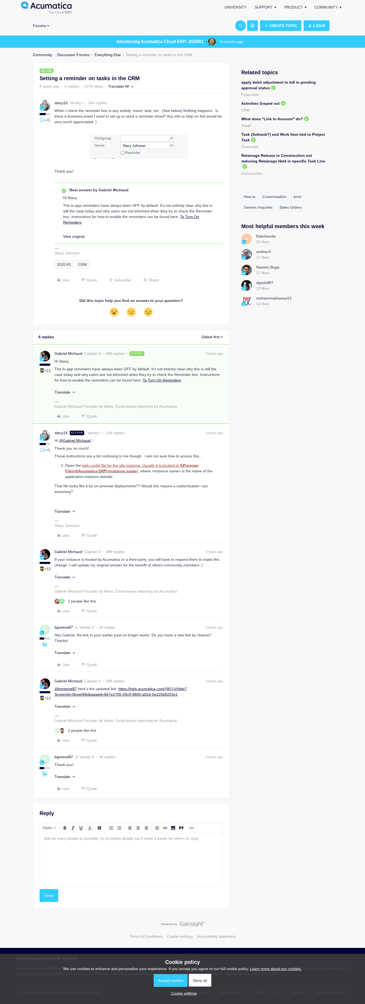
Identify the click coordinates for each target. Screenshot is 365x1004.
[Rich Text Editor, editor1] (131, 860)
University (235, 7)
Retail (246, 125)
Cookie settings (180, 936)
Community (326, 7)
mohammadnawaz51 (274, 298)
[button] (280, 25)
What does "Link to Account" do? (272, 119)
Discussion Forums (73, 55)
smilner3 (263, 252)
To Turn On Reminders (162, 380)
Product (293, 7)
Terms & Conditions (146, 936)
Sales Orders (290, 207)
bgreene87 (64, 627)
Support (264, 7)
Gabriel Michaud (68, 353)
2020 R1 (64, 264)
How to (249, 196)
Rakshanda (265, 236)
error (297, 196)
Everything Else (108, 55)
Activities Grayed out (260, 103)
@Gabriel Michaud (75, 440)
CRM (82, 264)
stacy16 (61, 103)
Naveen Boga (267, 267)
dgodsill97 (264, 283)
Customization (274, 196)
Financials (249, 94)
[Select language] (252, 25)
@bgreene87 (66, 689)
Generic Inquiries (258, 207)
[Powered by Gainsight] (182, 925)
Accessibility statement (216, 936)
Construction (252, 173)
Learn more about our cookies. (276, 969)
